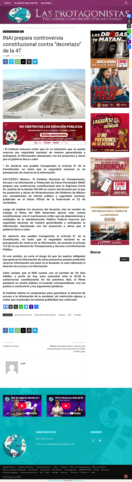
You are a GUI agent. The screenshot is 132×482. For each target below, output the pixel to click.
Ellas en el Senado (98, 467)
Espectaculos (45, 470)
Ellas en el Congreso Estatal (80, 467)
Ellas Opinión (56, 470)
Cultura (55, 467)
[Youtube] (100, 440)
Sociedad (55, 472)
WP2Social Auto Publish (56, 480)
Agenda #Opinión (9, 467)
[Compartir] (128, 46)
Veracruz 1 (64, 472)
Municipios (105, 470)
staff (7, 56)
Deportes (64, 467)
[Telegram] (35, 61)
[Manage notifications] (126, 476)
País (21, 31)
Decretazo (62, 315)
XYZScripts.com (78, 480)
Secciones (46, 3)
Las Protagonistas (70, 470)
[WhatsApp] (17, 61)
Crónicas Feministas (43, 467)
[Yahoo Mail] (128, 41)
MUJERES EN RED (85, 470)
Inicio (8, 3)
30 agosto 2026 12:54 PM (25, 3)
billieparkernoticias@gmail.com (61, 444)
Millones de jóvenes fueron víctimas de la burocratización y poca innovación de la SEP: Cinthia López (66, 349)
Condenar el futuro (11, 346)
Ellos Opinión (33, 470)
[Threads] (128, 21)
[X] (128, 26)
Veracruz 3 (85, 472)
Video (93, 472)
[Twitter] (11, 61)
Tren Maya (77, 315)
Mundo (96, 470)
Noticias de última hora (17, 28)
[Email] (23, 61)
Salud (47, 472)
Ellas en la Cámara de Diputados (14, 470)
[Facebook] (5, 61)
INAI (69, 315)
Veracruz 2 (75, 472)
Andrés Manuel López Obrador (45, 315)
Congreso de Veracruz (26, 467)
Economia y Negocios (10, 472)
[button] (126, 3)
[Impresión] (29, 61)
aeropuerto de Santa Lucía (23, 315)
